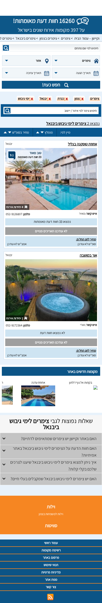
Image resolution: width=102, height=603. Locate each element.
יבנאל (8, 144)
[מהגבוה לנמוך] (42, 132)
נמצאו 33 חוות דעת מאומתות (52, 221)
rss (50, 597)
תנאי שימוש (51, 565)
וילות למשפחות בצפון (51, 514)
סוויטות (51, 525)
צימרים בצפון (48, 38)
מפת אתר (51, 579)
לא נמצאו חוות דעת (52, 333)
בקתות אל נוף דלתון (80, 382)
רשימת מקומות (51, 550)
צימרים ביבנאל (26, 38)
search (6, 48)
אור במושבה (88, 255)
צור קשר (51, 587)
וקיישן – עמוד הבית (86, 38)
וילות (51, 507)
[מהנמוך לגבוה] (37, 132)
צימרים (65, 38)
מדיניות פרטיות (51, 572)
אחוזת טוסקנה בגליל (82, 143)
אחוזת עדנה (38, 382)
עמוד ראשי (51, 543)
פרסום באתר (51, 557)
